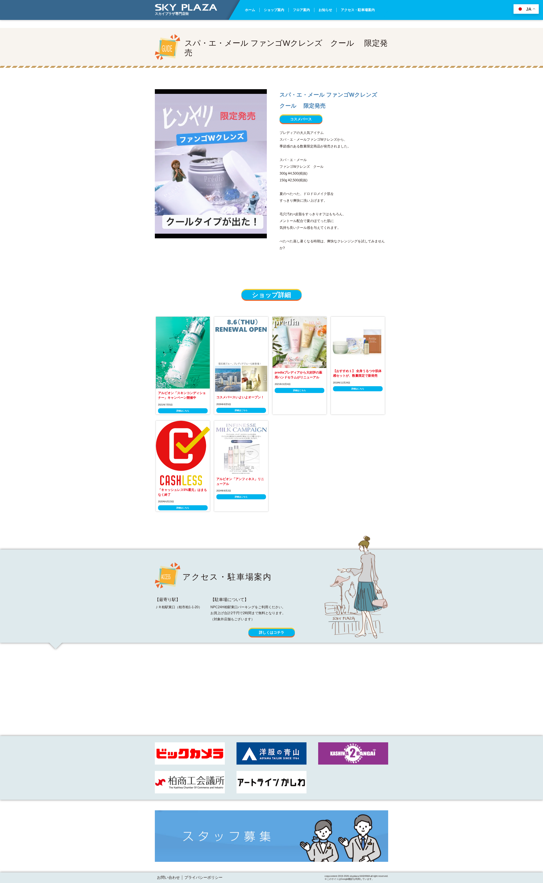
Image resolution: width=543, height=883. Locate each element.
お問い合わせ (168, 877)
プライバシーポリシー (203, 877)
